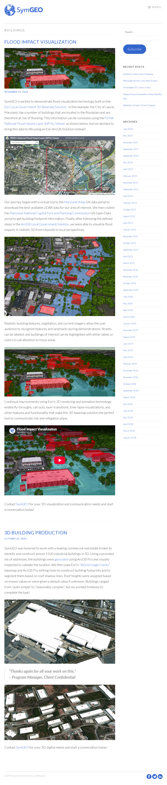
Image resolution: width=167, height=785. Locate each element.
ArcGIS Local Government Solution (45, 224)
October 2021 (129, 243)
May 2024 (128, 162)
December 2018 (130, 370)
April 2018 (128, 424)
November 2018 (130, 377)
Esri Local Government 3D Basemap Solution (35, 107)
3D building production (35, 532)
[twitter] (155, 778)
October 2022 (129, 209)
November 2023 (130, 182)
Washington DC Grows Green (137, 87)
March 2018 (129, 431)
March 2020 (129, 317)
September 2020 (130, 290)
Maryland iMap (74, 202)
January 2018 (129, 437)
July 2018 (127, 404)
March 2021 (129, 263)
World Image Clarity (95, 565)
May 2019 (128, 350)
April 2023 (128, 196)
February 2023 (130, 203)
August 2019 (129, 337)
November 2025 (130, 142)
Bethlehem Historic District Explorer (139, 105)
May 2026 (128, 135)
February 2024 (130, 176)
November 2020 (130, 276)
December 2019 (130, 330)
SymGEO (22, 504)
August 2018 (129, 397)
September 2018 (130, 390)
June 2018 (128, 411)
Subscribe (134, 49)
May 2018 (128, 417)
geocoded (61, 559)
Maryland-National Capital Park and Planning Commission (50, 213)
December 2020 (130, 270)
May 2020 (128, 303)
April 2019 (128, 357)
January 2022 (129, 229)
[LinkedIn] (160, 778)
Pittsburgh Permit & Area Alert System (140, 80)
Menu (156, 6)
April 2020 (128, 310)
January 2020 (129, 323)
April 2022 (128, 223)
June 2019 (128, 343)
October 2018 (129, 384)
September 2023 (130, 189)
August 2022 (129, 216)
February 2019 (130, 363)
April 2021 (128, 256)
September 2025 (130, 149)
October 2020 (129, 283)
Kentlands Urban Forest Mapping (138, 74)
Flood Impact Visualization (40, 42)
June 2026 (128, 129)
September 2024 (130, 156)
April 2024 (128, 169)
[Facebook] (149, 778)
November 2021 (130, 236)
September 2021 (130, 249)
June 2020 (128, 296)
